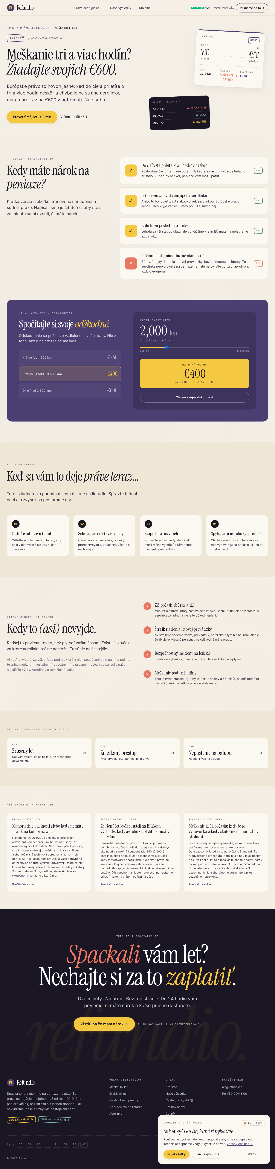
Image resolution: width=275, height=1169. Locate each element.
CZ (20, 1144)
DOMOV (10, 27)
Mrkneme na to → (252, 8)
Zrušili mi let (117, 1093)
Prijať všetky (176, 1154)
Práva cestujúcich (86, 8)
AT (84, 1144)
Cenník (170, 1113)
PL (56, 1144)
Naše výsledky (120, 8)
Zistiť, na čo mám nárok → (104, 1024)
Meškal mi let (118, 1087)
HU (47, 1144)
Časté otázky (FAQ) (179, 1100)
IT (65, 1144)
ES (74, 1144)
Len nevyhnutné (207, 1154)
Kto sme (145, 8)
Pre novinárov (175, 1107)
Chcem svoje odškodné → (195, 397)
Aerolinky (115, 1113)
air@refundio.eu (233, 1087)
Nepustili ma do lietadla (125, 1107)
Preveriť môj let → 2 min (32, 117)
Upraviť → (256, 1154)
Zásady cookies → (240, 1144)
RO (38, 1144)
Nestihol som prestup (124, 1100)
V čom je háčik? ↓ (74, 117)
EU (29, 1144)
